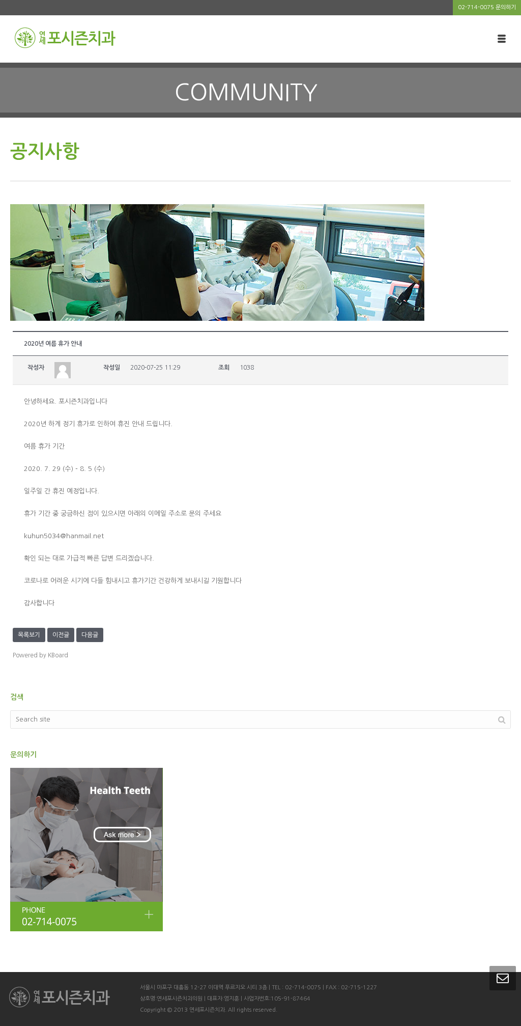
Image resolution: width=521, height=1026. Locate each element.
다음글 (89, 635)
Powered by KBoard (40, 655)
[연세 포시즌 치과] (65, 38)
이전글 (60, 635)
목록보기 (29, 635)
